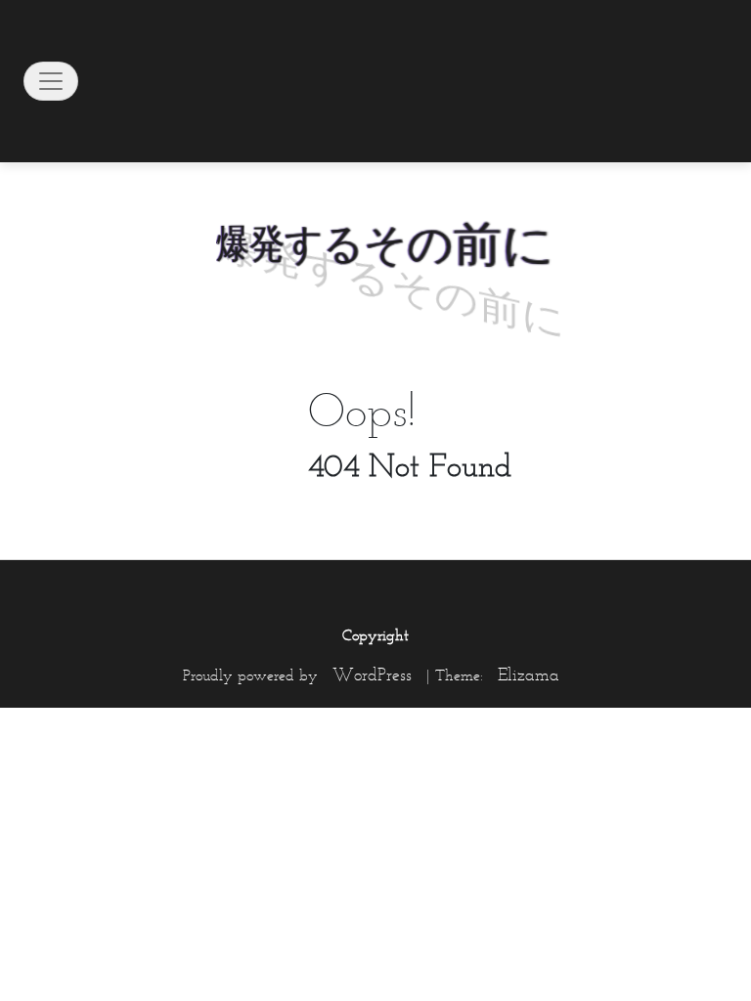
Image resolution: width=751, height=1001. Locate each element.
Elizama (528, 674)
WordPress (372, 674)
